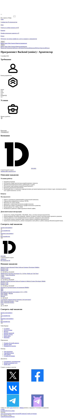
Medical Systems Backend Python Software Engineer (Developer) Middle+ (20, 267)
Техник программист (6, 227)
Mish (2, 289)
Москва (11, 293)
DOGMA (33, 168)
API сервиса (7, 354)
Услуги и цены (8, 330)
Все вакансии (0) (11, 171)
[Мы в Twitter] (13, 381)
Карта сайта (7, 336)
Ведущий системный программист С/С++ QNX (14, 292)
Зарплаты (42, 48)
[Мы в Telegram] (13, 406)
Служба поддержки (9, 356)
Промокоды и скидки (10, 346)
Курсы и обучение (19, 48)
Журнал (47, 48)
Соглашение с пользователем (12, 361)
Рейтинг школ (8, 344)
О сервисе (7, 328)
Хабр (2, 416)
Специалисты (10, 48)
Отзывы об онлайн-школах (11, 343)
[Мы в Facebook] (37, 381)
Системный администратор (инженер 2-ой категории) (16, 299)
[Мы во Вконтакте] (13, 393)
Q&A (5, 416)
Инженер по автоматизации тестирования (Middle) (15, 287)
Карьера (8, 416)
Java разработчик (5, 230)
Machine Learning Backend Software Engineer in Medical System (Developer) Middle (23, 281)
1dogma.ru (3, 171)
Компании (32, 48)
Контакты (6, 337)
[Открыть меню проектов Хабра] (1, 14)
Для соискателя (8, 351)
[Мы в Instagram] (37, 393)
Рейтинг (37, 48)
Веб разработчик (5, 236)
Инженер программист (7, 233)
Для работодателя (9, 353)
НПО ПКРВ (4, 293)
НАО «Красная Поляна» (7, 301)
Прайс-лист (7, 364)
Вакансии (3, 48)
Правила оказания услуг (10, 363)
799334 (21, 407)
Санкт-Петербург (10, 275)
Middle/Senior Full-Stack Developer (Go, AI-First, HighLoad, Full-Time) (19, 273)
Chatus (2, 275)
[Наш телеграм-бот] (37, 406)
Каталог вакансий (9, 333)
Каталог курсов (8, 334)
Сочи (16, 301)
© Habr (3, 409)
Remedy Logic (4, 269)
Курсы (13, 416)
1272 (11, 407)
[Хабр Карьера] (7, 16)
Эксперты (26, 48)
